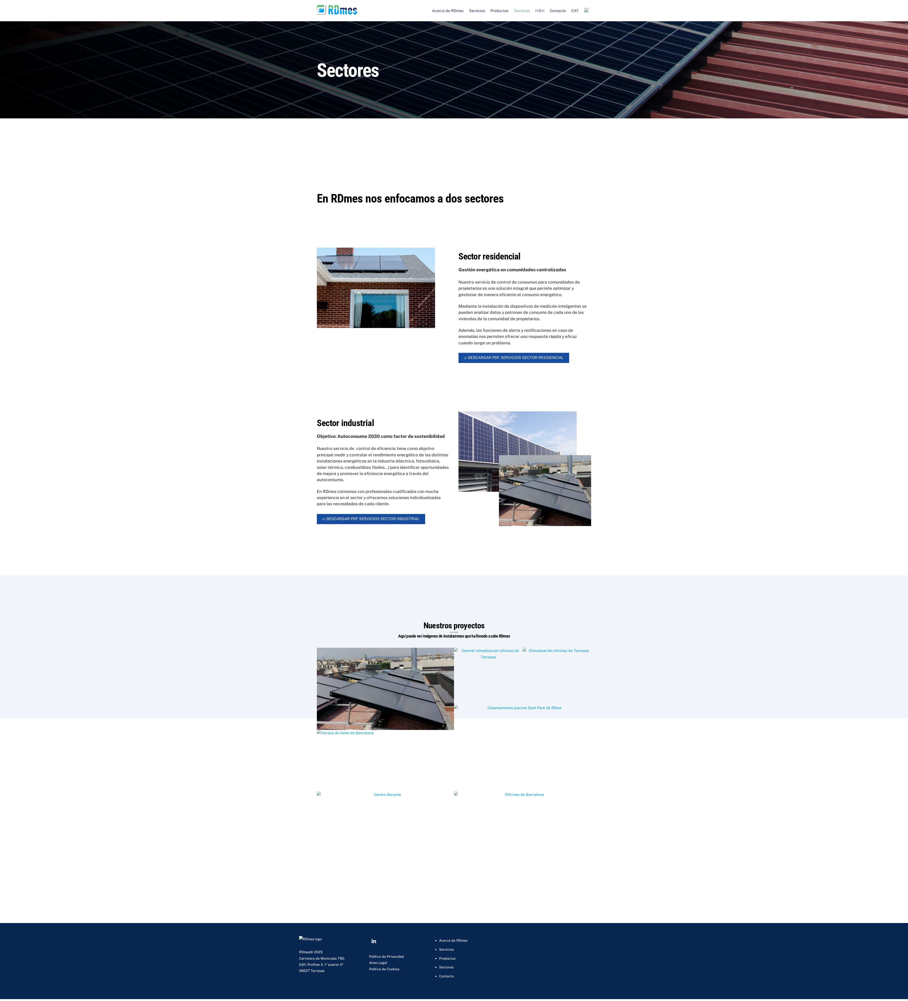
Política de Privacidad (386, 956)
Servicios (477, 11)
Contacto (558, 11)
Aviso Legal (378, 963)
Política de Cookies (384, 969)
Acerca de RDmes (447, 11)
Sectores (522, 11)
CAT (575, 11)
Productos (499, 11)
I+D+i (539, 11)
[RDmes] (337, 12)
